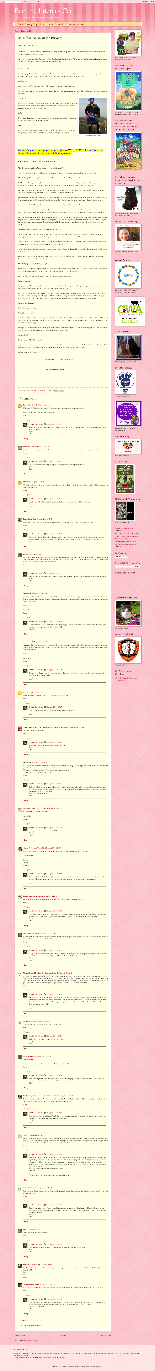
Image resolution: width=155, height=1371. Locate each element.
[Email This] (54, 391)
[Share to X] (58, 391)
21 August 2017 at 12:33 (54, 573)
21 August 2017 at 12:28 (54, 424)
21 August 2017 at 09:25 (54, 742)
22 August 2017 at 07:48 (54, 1075)
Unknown (26, 482)
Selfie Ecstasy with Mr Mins (124, 528)
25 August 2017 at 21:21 (48, 1264)
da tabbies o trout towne (31, 933)
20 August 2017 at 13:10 (38, 482)
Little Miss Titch (28, 447)
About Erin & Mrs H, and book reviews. (66, 24)
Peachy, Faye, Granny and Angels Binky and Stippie (40, 1096)
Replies (28, 420)
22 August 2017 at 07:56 (54, 911)
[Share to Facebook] (60, 391)
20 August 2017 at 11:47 (42, 447)
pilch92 (25, 692)
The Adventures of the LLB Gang (34, 808)
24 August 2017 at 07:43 (54, 1113)
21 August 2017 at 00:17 (77, 727)
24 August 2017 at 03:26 (44, 1188)
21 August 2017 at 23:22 (42, 1021)
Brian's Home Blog (29, 519)
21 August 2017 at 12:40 (54, 784)
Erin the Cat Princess (36, 424)
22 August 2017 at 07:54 (54, 874)
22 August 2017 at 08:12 (54, 994)
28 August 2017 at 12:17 (54, 1299)
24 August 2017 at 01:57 (38, 1135)
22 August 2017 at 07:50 (54, 1036)
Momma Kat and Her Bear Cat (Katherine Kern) (39, 973)
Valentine (26, 1135)
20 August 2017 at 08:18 (43, 405)
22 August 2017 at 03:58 (43, 1056)
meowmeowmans (28, 1056)
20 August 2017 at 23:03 (39, 593)
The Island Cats (28, 1021)
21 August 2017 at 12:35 (54, 621)
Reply (25, 415)
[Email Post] (49, 390)
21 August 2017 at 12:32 (54, 499)
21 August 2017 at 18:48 (49, 896)
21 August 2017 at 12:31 (54, 534)
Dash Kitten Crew (29, 405)
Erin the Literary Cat (43, 10)
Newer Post (20, 1335)
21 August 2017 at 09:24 (54, 827)
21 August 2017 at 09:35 (54, 670)
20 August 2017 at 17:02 (39, 554)
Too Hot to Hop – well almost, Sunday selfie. (127, 537)
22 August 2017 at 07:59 (54, 950)
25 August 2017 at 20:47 (36, 1229)
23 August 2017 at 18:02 (66, 1096)
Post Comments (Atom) (30, 1340)
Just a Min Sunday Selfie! (123, 541)
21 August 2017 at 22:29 (65, 973)
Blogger (99, 1366)
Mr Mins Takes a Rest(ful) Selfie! (125, 544)
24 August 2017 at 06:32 (54, 1205)
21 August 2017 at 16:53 (53, 848)
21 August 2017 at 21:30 (47, 933)
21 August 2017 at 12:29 (54, 461)
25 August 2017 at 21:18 (54, 1244)
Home (63, 1335)
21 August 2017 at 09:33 (54, 707)
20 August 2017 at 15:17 (44, 519)
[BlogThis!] (56, 391)
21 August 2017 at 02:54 (39, 762)
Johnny (25, 1229)
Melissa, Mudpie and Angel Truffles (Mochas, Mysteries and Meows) (46, 727)
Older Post (106, 1335)
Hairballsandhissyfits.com (32, 896)
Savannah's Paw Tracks (31, 1284)
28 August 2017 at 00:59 (47, 1284)
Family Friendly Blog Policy (30, 24)
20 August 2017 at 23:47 (36, 692)
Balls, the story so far (27, 45)
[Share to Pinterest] (62, 391)
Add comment (23, 1320)
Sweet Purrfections (29, 1188)
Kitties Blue (27, 554)
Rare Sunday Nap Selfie (122, 533)
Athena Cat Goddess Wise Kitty (34, 848)
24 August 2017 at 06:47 (54, 1154)
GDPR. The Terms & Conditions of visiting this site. (126, 679)
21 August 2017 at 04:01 (54, 808)
